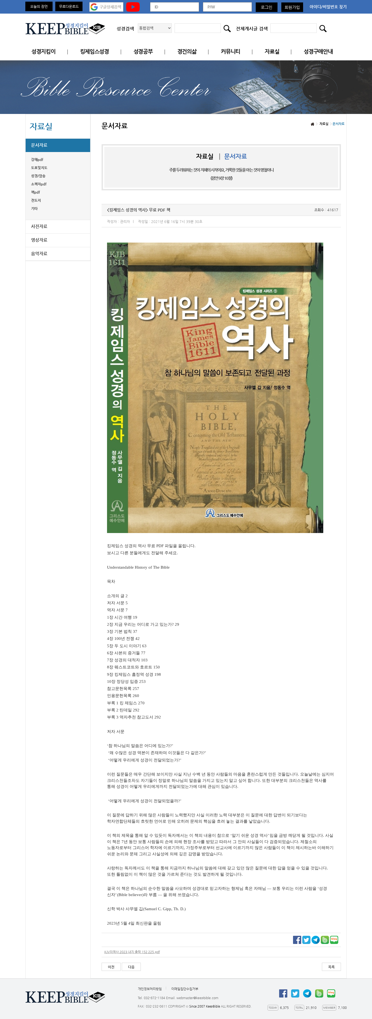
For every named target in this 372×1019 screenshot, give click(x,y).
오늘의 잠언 (39, 6)
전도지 (36, 200)
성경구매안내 (318, 51)
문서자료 (39, 145)
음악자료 (39, 253)
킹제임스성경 (94, 51)
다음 (131, 967)
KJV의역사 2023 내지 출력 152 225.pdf (132, 952)
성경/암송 (38, 176)
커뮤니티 (230, 51)
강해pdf (37, 159)
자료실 (272, 51)
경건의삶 (187, 51)
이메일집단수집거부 (184, 989)
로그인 (266, 7)
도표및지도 (39, 168)
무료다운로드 (69, 6)
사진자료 (39, 226)
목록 (331, 967)
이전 (111, 967)
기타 (34, 208)
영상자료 (39, 240)
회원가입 (292, 7)
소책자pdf (39, 184)
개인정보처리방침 (150, 989)
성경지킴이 (43, 51)
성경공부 (143, 51)
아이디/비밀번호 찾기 (328, 6)
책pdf (35, 192)
